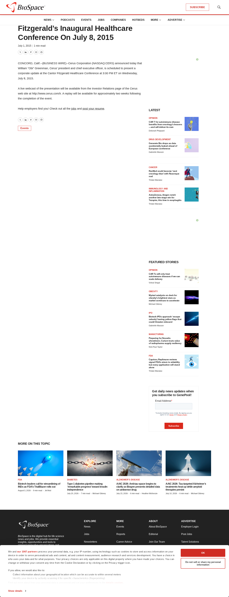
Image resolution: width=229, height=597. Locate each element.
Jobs (101, 20)
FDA (151, 356)
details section (114, 582)
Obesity (153, 291)
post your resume (93, 108)
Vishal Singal (154, 283)
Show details (15, 591)
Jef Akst (48, 490)
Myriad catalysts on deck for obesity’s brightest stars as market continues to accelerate (164, 298)
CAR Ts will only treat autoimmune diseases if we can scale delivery (164, 276)
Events (86, 20)
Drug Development (160, 139)
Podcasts (68, 20)
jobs (73, 108)
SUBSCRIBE (197, 7)
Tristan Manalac (155, 180)
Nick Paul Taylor (155, 347)
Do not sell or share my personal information (203, 563)
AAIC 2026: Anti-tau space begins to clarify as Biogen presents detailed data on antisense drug (138, 486)
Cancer (153, 167)
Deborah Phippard (157, 131)
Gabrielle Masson (156, 152)
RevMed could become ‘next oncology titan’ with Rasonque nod (164, 174)
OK (203, 552)
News (47, 20)
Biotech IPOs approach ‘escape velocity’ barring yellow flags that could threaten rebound (165, 319)
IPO (150, 313)
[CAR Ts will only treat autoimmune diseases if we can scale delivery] (192, 276)
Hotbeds (138, 20)
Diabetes (72, 480)
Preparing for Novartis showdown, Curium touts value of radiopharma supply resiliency (165, 341)
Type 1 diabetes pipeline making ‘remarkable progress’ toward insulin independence (87, 486)
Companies (118, 20)
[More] (53, 20)
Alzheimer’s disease (128, 480)
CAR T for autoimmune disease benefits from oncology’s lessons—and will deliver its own (165, 124)
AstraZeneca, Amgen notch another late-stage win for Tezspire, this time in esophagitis (165, 197)
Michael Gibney (155, 304)
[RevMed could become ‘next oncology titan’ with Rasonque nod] (192, 173)
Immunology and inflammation (158, 190)
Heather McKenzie (149, 493)
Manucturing (156, 334)
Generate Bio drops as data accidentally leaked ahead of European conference (163, 146)
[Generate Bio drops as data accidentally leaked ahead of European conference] (192, 145)
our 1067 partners (27, 551)
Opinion (153, 118)
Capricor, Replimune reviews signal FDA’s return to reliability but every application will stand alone (164, 363)
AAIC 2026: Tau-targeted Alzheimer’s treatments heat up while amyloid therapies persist (186, 486)
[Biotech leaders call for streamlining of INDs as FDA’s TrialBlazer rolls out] (40, 463)
